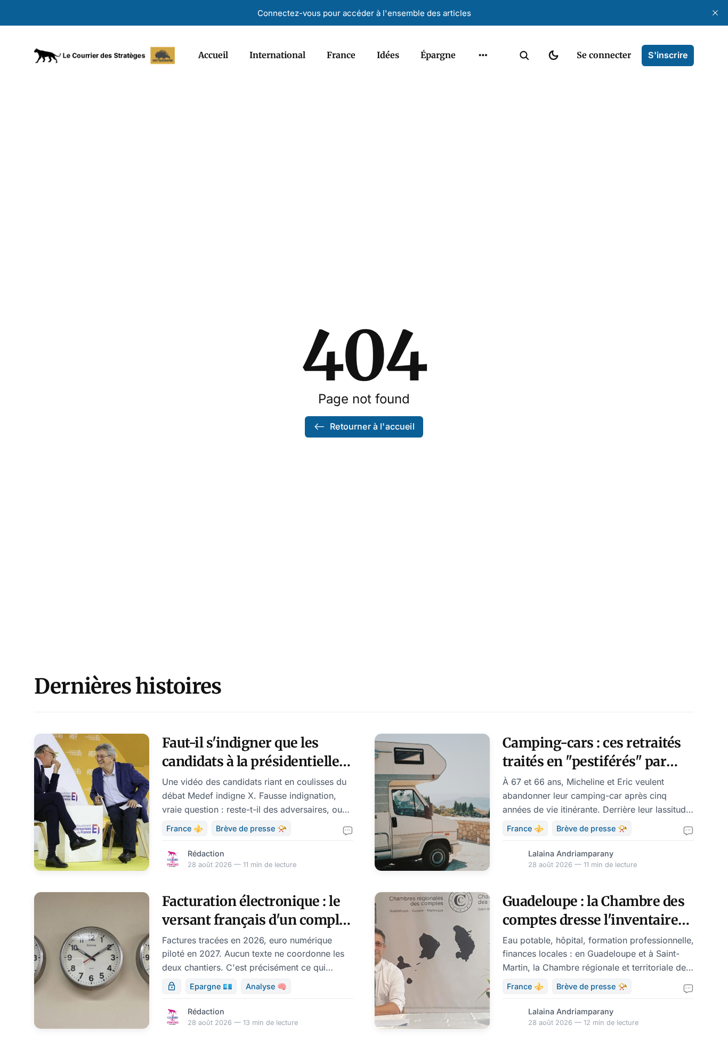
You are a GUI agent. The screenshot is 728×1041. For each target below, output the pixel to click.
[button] (524, 55)
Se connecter (604, 55)
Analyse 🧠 (266, 986)
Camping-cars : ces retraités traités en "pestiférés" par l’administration (592, 761)
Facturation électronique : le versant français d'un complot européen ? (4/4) (257, 920)
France (341, 55)
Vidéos (469, 80)
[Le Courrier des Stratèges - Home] (104, 55)
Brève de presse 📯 (251, 828)
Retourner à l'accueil (372, 426)
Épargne (438, 55)
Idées (388, 55)
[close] (715, 12)
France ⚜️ (184, 828)
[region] (483, 55)
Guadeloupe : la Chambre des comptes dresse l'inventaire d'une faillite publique (594, 920)
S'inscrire (667, 55)
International (277, 55)
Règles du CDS (483, 101)
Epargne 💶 (211, 986)
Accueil (213, 55)
